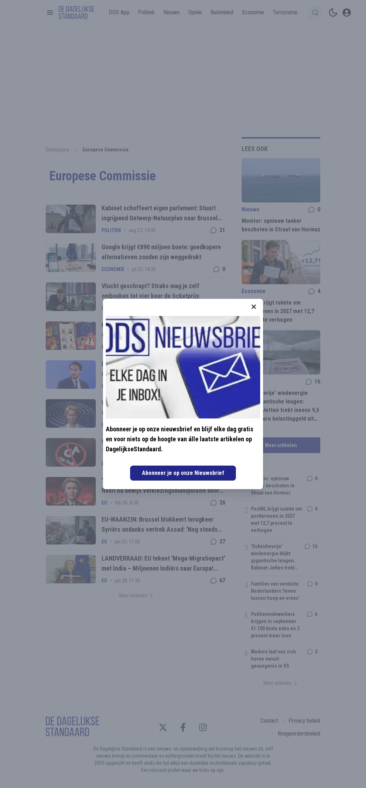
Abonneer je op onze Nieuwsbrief (183, 473)
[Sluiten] (253, 306)
